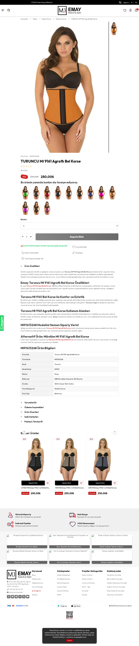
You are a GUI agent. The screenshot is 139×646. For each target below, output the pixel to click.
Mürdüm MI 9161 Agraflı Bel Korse (61, 340)
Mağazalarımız (37, 583)
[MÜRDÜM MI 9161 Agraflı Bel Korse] (26, 208)
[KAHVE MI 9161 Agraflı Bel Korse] (80, 193)
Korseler (85, 591)
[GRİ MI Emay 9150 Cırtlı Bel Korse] (103, 459)
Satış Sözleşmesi (63, 583)
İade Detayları (31, 417)
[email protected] (16, 592)
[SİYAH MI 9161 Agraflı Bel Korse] (58, 193)
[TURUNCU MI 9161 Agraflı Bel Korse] (113, 193)
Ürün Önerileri (31, 412)
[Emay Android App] (62, 606)
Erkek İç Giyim (87, 579)
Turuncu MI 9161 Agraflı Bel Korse (38, 286)
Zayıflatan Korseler (114, 575)
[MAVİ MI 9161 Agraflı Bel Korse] (91, 193)
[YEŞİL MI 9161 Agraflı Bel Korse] (26, 193)
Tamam (69, 640)
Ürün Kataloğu (37, 587)
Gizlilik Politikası (59, 637)
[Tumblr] (24, 596)
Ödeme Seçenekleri (34, 407)
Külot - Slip (86, 587)
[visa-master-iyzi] (19, 606)
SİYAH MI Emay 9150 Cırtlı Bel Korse (36, 488)
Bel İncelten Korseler (115, 579)
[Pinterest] (16, 596)
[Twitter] (20, 596)
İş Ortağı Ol (36, 591)
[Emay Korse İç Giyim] (69, 10)
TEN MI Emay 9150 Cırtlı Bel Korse (69, 488)
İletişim (34, 595)
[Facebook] (12, 596)
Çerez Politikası (63, 591)
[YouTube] (27, 596)
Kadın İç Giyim (87, 575)
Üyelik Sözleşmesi (63, 575)
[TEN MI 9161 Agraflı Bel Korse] (69, 193)
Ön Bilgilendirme (63, 579)
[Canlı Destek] (2, 323)
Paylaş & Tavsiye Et (33, 421)
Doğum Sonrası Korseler (116, 587)
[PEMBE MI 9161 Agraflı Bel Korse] (102, 193)
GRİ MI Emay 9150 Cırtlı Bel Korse (102, 488)
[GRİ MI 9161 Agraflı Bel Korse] (36, 193)
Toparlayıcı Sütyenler (115, 595)
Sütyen (84, 595)
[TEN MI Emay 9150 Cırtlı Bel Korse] (69, 459)
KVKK (59, 595)
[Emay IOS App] (76, 606)
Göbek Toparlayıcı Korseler (117, 583)
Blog (33, 575)
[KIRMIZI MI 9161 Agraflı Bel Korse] (47, 193)
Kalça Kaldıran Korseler (115, 591)
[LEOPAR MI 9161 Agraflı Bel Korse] (36, 208)
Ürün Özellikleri (32, 266)
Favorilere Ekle (48, 483)
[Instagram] (8, 596)
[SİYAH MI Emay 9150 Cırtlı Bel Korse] (36, 459)
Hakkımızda (36, 579)
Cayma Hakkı (62, 587)
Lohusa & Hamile (88, 583)
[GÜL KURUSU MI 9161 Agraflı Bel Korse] (47, 208)
